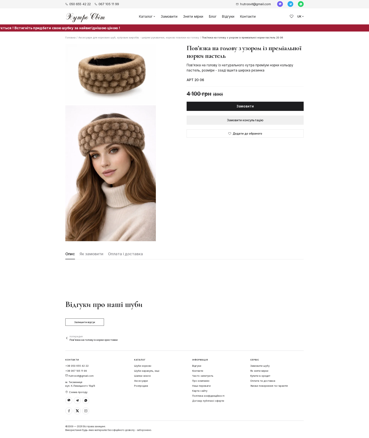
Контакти (248, 16)
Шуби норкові (142, 365)
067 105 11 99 (109, 4)
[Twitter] (77, 410)
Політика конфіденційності (208, 395)
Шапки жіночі (142, 375)
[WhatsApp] (301, 4)
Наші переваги (201, 385)
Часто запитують (202, 375)
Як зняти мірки (259, 370)
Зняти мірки (193, 16)
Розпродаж (141, 385)
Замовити (169, 16)
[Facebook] (68, 410)
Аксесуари (141, 380)
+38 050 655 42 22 (77, 365)
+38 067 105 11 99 (76, 370)
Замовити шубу (260, 365)
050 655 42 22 (80, 4)
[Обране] (291, 16)
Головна (70, 37)
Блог (213, 16)
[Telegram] (290, 4)
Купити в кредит (260, 375)
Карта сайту (199, 390)
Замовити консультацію (245, 120)
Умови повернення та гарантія (269, 385)
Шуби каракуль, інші (146, 370)
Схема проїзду (78, 392)
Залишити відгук (84, 322)
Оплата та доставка (262, 380)
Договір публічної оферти (208, 400)
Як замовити (91, 254)
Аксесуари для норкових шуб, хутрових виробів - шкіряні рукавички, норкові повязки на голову (138, 37)
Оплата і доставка (125, 254)
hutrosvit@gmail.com (255, 4)
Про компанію (200, 380)
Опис (70, 254)
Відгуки (228, 16)
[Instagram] (85, 410)
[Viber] (280, 4)
